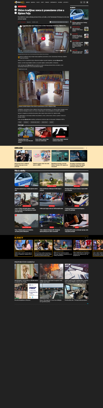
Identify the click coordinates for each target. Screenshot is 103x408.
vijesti (19, 22)
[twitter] (16, 10)
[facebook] (16, 7)
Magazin (47, 2)
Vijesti (38, 2)
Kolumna (60, 2)
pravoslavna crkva (35, 122)
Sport (42, 2)
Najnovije (33, 2)
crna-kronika (23, 22)
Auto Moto (65, 2)
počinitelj (26, 122)
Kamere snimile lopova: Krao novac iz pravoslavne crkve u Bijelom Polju (37, 106)
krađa (20, 122)
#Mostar (28, 2)
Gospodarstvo (53, 2)
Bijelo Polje (44, 122)
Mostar (51, 122)
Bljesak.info (29, 22)
